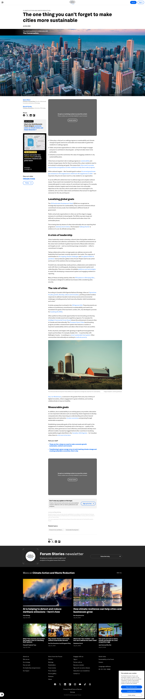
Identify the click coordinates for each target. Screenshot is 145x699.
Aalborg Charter (84, 226)
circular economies (72, 418)
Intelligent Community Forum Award (59, 320)
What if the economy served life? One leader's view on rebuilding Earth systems (34, 640)
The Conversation (31, 33)
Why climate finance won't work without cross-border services (58, 639)
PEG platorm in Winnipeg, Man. (85, 277)
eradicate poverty (81, 337)
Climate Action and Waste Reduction (36, 10)
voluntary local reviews (63, 226)
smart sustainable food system (80, 335)
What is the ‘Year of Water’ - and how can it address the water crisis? (85, 639)
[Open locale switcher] (2, 695)
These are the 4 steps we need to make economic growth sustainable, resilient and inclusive (68, 445)
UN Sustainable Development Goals (62, 203)
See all (119, 573)
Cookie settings (131, 695)
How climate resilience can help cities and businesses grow (97, 610)
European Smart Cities (77, 322)
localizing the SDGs (56, 312)
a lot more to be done (63, 435)
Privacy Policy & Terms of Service (72, 689)
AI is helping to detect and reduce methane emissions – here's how (42, 610)
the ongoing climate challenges (68, 256)
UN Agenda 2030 (77, 305)
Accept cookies (72, 120)
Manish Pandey (27, 106)
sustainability (85, 161)
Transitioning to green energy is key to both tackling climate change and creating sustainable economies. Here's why (73, 450)
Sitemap (72, 692)
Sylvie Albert (26, 100)
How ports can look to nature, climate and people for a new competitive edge (108, 640)
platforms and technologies (87, 269)
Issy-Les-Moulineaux (54, 396)
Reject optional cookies (131, 687)
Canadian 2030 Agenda (79, 433)
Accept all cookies (131, 691)
